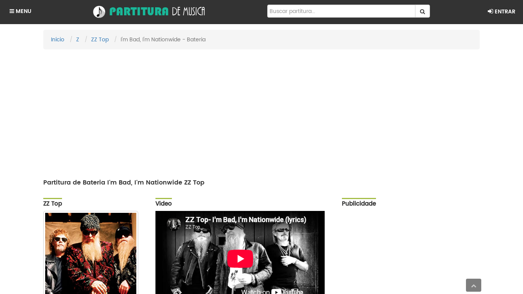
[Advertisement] (261, 110)
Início (57, 39)
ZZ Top (100, 39)
